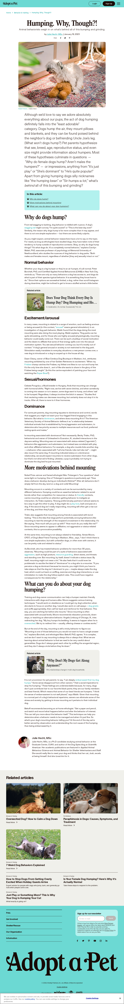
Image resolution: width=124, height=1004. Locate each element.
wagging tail (30, 227)
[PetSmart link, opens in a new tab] (60, 992)
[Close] (120, 998)
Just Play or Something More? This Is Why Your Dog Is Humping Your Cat (30, 897)
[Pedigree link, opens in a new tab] (71, 992)
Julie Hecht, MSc (54, 34)
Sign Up (109, 4)
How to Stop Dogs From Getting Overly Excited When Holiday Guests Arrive (29, 881)
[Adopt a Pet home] (10, 3)
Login (94, 4)
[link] (109, 930)
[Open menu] (118, 3)
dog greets (93, 606)
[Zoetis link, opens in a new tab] (79, 992)
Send (111, 918)
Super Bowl (42, 373)
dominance (49, 418)
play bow (75, 503)
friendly (80, 495)
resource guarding (64, 554)
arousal (59, 327)
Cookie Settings (62, 987)
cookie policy (30, 999)
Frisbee (27, 364)
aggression (29, 554)
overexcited (29, 623)
